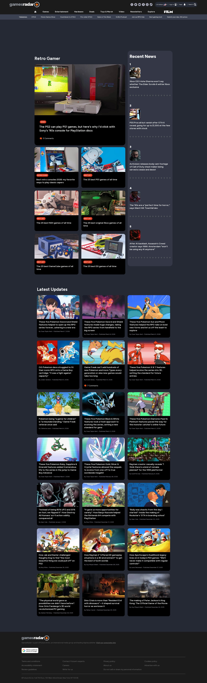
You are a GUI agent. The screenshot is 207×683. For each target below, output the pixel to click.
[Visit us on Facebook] (143, 4)
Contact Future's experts (74, 661)
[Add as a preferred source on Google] (30, 650)
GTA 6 (34, 17)
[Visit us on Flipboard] (135, 4)
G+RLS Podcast (121, 17)
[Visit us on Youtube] (139, 4)
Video (121, 12)
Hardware (78, 12)
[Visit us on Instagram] (147, 4)
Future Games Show (48, 17)
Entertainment (61, 12)
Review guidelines (29, 669)
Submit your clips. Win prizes (177, 17)
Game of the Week (104, 17)
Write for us (68, 669)
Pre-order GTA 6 (86, 17)
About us (108, 665)
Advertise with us (152, 665)
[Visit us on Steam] (151, 4)
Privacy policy (109, 661)
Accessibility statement (32, 665)
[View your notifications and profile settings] (184, 4)
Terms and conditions (31, 661)
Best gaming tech (156, 17)
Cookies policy (150, 661)
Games (46, 12)
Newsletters (136, 12)
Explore (151, 12)
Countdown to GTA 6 (67, 17)
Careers (66, 665)
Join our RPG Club (138, 17)
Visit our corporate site (106, 643)
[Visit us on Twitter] (131, 4)
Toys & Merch (106, 12)
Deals (91, 12)
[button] (192, 4)
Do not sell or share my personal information (123, 669)
